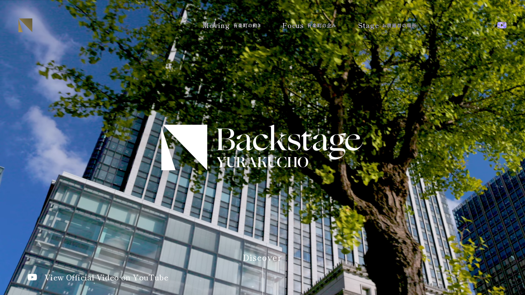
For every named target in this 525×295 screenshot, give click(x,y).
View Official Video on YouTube (106, 277)
